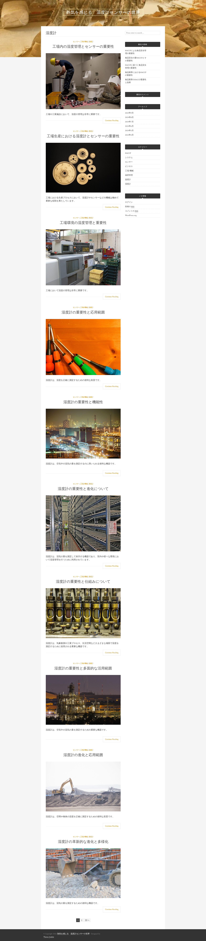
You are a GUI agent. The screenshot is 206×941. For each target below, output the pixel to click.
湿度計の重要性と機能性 (83, 402)
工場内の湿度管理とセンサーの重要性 (83, 46)
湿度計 (90, 42)
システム (129, 157)
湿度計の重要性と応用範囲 (83, 312)
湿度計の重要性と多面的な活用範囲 (83, 668)
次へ (87, 920)
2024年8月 (129, 117)
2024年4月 (129, 135)
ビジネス (129, 166)
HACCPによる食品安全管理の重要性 (135, 52)
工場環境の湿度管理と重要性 (83, 223)
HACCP (128, 153)
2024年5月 (129, 130)
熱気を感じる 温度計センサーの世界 (73, 934)
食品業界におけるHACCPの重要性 (135, 74)
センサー (76, 42)
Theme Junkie (48, 937)
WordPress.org (130, 215)
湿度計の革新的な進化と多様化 (83, 842)
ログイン (129, 202)
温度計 (128, 179)
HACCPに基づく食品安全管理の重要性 (135, 66)
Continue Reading (111, 120)
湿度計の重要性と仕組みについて (83, 581)
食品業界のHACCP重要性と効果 (135, 81)
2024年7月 (129, 122)
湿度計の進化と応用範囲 (83, 755)
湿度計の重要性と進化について (83, 489)
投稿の (129, 206)
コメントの (131, 211)
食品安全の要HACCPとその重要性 (135, 59)
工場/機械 (84, 42)
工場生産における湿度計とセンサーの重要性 (83, 136)
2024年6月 (129, 126)
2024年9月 (129, 113)
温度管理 (129, 175)
